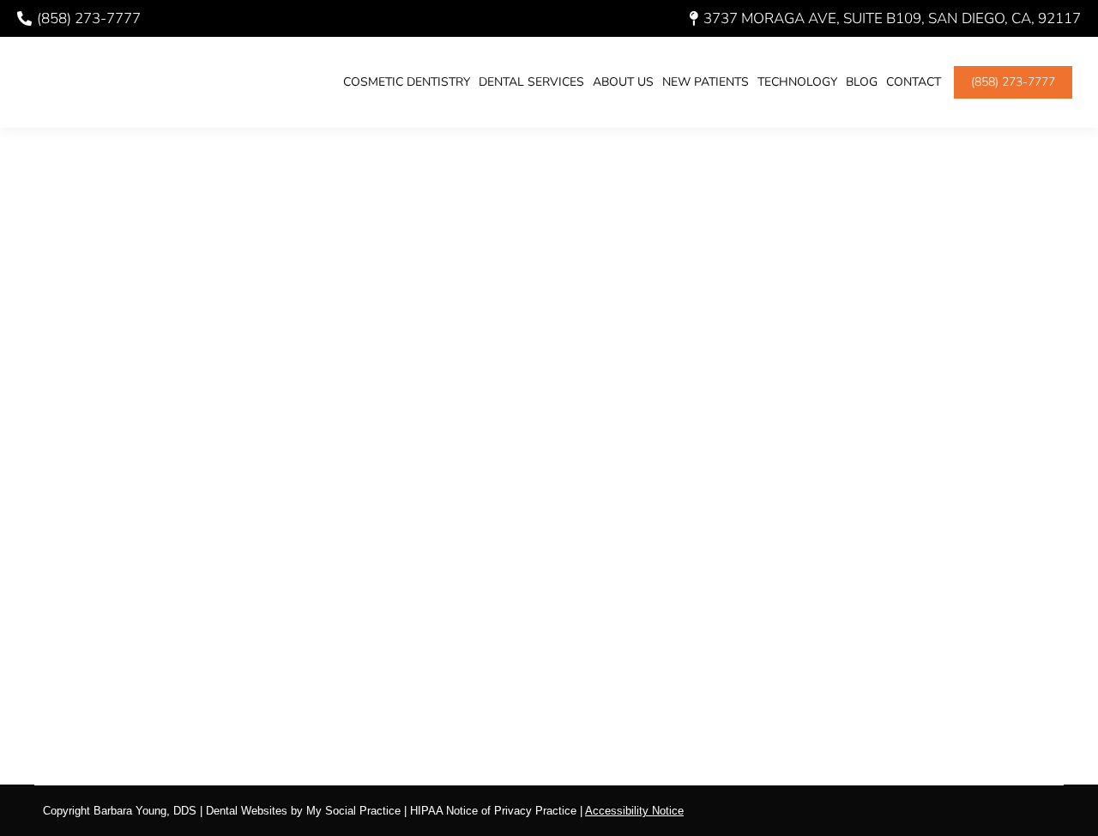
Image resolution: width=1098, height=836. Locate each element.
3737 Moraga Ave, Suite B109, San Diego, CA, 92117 (892, 18)
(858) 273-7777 (89, 18)
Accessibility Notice (634, 810)
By (143, 636)
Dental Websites (246, 810)
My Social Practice (352, 810)
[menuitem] (406, 82)
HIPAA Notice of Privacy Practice (493, 810)
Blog (80, 636)
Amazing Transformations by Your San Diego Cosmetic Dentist (466, 606)
